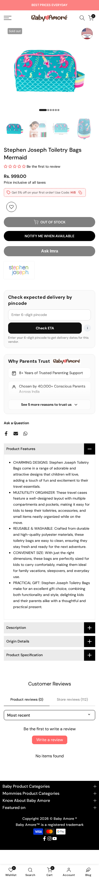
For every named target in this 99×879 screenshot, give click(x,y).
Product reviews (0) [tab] (26, 699)
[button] (15, 166)
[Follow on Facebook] (44, 838)
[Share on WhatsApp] (25, 433)
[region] (49, 384)
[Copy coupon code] (80, 192)
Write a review (49, 739)
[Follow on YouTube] (54, 838)
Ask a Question (16, 423)
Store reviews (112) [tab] (72, 699)
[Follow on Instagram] (49, 838)
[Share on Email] (15, 433)
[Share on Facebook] (6, 433)
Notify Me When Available (49, 236)
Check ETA (45, 328)
